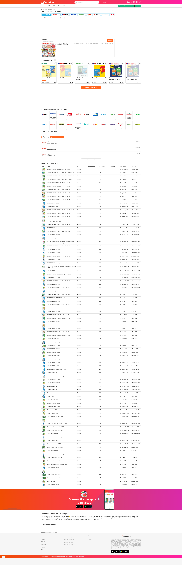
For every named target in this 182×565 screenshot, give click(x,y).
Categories (65, 6)
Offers (55, 6)
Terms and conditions (67, 556)
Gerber (49, 9)
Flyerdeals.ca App (44, 544)
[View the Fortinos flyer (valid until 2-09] (48, 50)
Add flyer (43, 547)
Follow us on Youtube (68, 542)
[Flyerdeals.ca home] (47, 2)
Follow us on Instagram (69, 541)
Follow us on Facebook (69, 539)
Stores (59, 6)
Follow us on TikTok (68, 544)
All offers (45, 9)
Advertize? (43, 539)
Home (42, 6)
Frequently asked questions (46, 538)
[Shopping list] (140, 2)
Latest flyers (49, 6)
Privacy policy (75, 556)
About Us (43, 546)
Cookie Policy (81, 556)
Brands (42, 542)
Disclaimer (60, 556)
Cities (71, 6)
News (42, 549)
